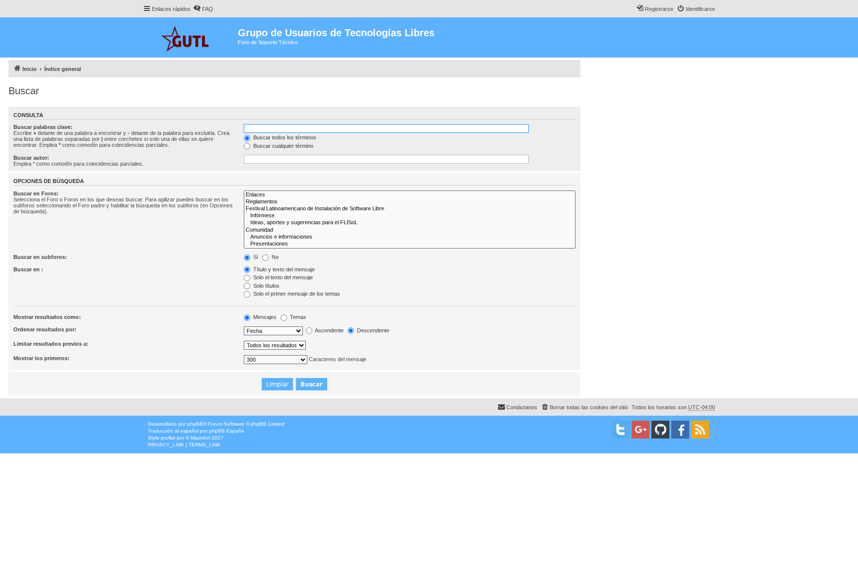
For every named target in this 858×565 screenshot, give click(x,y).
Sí (255, 257)
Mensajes (264, 317)
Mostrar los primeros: (41, 358)
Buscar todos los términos (284, 137)
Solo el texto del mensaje (282, 277)
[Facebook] (680, 430)
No (274, 257)
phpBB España (226, 431)
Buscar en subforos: (40, 257)
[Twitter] (621, 430)
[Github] (660, 430)
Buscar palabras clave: (42, 127)
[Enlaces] (409, 194)
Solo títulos (266, 286)
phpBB (195, 424)
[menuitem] (203, 9)
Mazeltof (200, 437)
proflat (168, 437)
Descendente (372, 330)
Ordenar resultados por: (44, 329)
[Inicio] (190, 37)
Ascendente (329, 330)
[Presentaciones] (409, 244)
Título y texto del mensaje (283, 269)
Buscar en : (28, 269)
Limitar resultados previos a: (50, 344)
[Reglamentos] (409, 201)
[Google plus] (640, 430)
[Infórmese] (409, 215)
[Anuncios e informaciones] (409, 237)
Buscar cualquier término (282, 146)
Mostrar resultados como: (47, 317)
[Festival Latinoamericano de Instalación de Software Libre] (409, 208)
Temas (297, 317)
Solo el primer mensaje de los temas (296, 294)
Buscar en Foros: (36, 193)
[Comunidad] (409, 230)
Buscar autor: (31, 158)
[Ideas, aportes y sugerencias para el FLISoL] (409, 222)
